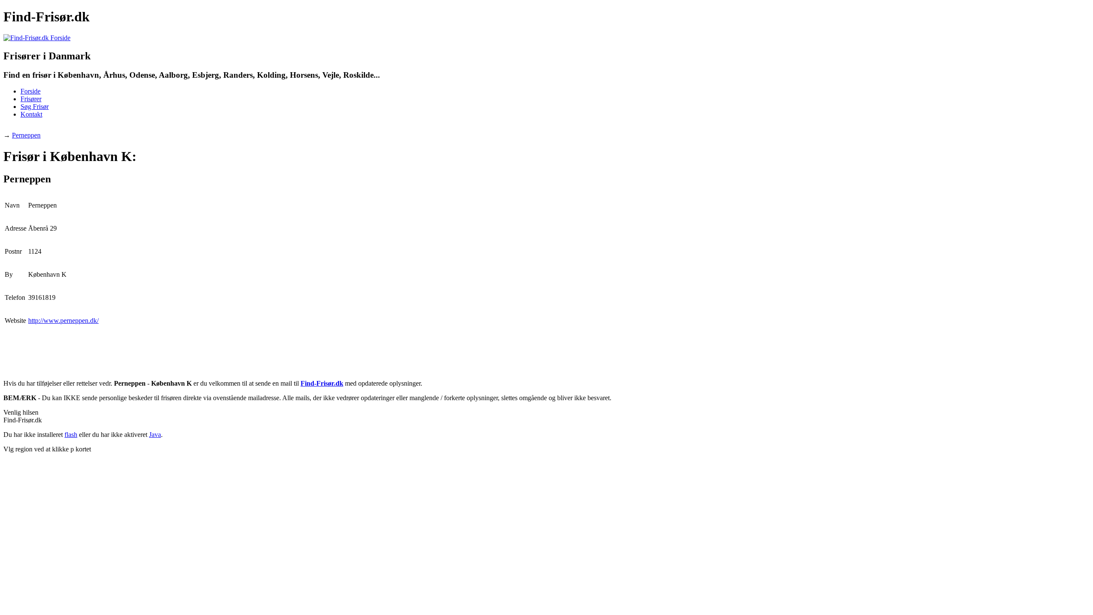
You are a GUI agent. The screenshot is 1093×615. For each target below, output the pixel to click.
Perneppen (26, 135)
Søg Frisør (34, 106)
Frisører (30, 98)
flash (70, 434)
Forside (30, 91)
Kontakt (31, 114)
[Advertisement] (158, 128)
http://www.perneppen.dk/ (63, 320)
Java (155, 434)
